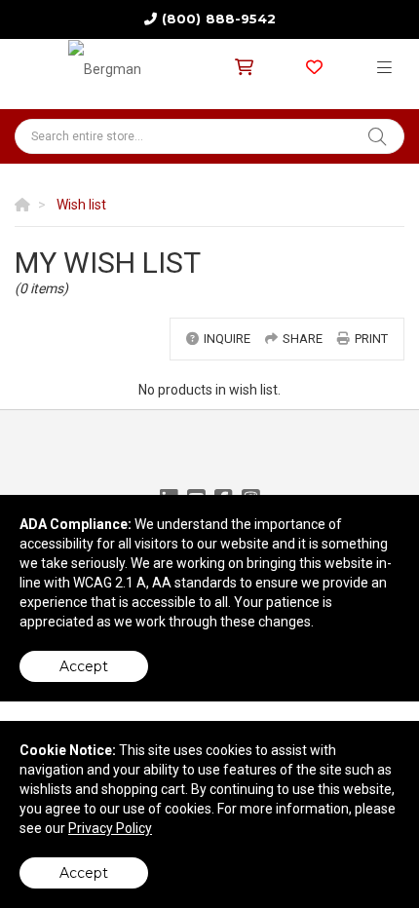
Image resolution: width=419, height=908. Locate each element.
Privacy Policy (110, 828)
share (303, 338)
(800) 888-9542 (219, 18)
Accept (83, 666)
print (371, 338)
